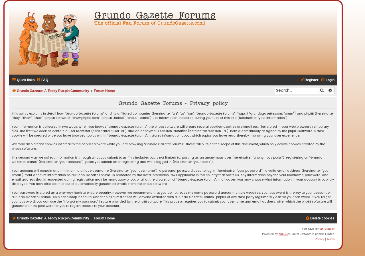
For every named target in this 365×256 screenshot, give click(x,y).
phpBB (283, 233)
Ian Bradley (326, 228)
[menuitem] (42, 80)
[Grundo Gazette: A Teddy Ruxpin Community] (50, 40)
